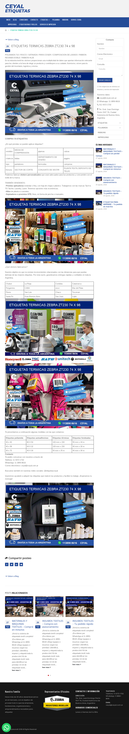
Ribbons (65, 19)
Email (21, 564)
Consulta (100, 64)
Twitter (11, 564)
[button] (48, 675)
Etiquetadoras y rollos (28, 24)
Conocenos (23, 19)
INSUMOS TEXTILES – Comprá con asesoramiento (22, 623)
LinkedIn (16, 564)
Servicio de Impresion (48, 24)
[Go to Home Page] (6, 30)
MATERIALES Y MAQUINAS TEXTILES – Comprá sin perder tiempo (109, 152)
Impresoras (12, 24)
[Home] (17, 8)
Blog (15, 19)
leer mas (16, 667)
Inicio (8, 19)
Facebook (6, 564)
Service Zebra (76, 19)
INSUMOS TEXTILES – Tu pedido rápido (52, 622)
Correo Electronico (104, 54)
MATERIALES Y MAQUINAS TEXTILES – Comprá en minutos (113, 166)
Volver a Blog (13, 40)
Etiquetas (44, 19)
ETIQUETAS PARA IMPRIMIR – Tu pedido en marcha (82, 623)
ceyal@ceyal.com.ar (114, 705)
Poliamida (56, 19)
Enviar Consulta (104, 80)
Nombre (100, 44)
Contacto (34, 19)
